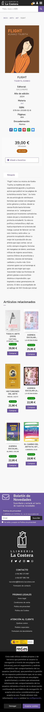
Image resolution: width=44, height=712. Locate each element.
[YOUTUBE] (28, 561)
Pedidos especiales (22, 627)
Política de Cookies (22, 610)
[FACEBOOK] (11, 561)
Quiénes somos (22, 623)
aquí (15, 698)
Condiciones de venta (22, 602)
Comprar (12, 353)
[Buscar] (41, 9)
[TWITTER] (16, 561)
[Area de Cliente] (37, 3)
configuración (35, 698)
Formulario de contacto (22, 586)
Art (17, 18)
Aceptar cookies (31, 706)
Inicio (6, 18)
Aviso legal (22, 598)
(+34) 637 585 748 (22, 578)
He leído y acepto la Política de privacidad (20, 522)
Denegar (12, 706)
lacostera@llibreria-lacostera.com (22, 582)
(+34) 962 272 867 (22, 574)
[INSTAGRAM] (24, 561)
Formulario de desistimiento (22, 631)
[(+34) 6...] (32, 561)
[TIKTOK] (20, 561)
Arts (12, 18)
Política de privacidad (22, 606)
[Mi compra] (33, 3)
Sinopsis (11, 175)
